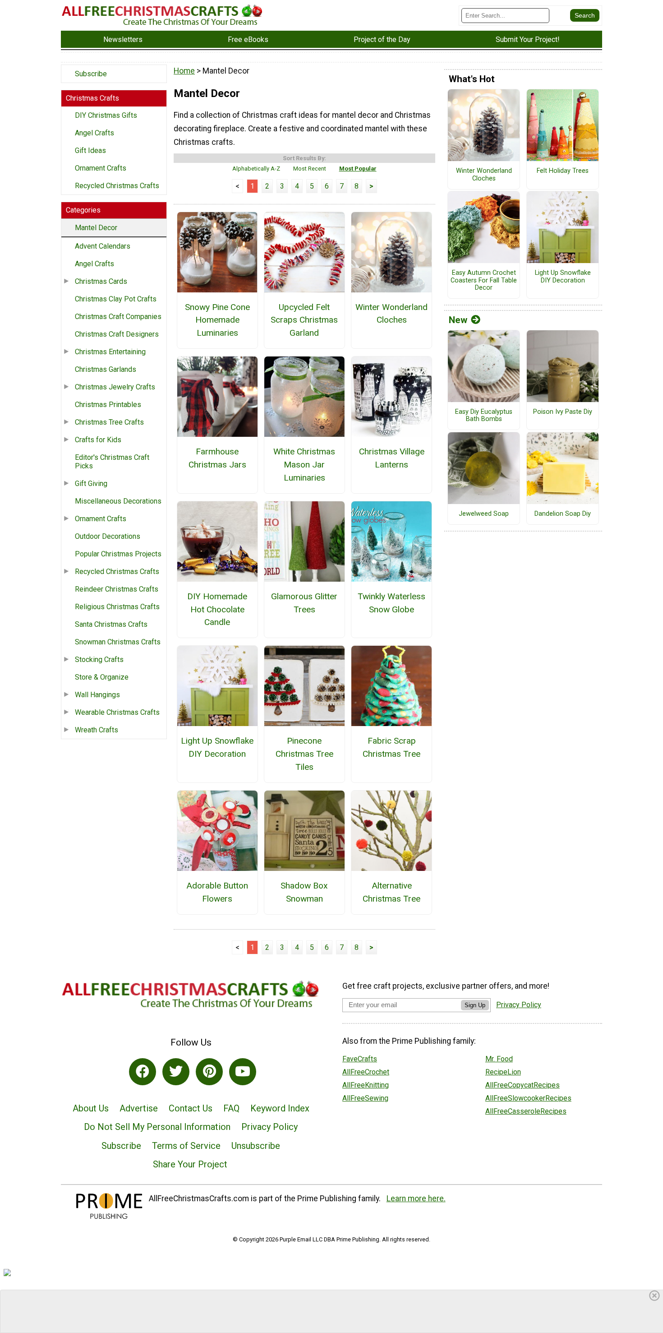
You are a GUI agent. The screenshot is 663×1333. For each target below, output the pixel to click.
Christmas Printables (108, 404)
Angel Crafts (94, 133)
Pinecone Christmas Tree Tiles (304, 754)
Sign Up (475, 1005)
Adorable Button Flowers (217, 892)
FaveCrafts (359, 1059)
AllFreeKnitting (365, 1085)
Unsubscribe (255, 1145)
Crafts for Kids (98, 439)
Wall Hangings (97, 694)
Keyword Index (279, 1108)
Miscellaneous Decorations (118, 501)
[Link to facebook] (142, 1071)
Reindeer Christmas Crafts (116, 589)
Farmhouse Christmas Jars (217, 458)
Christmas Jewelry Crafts (115, 387)
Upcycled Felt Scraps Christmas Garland (304, 320)
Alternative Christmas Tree (391, 892)
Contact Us (190, 1108)
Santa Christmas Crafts (111, 624)
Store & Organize (102, 677)
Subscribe (91, 73)
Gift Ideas (90, 150)
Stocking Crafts (99, 659)
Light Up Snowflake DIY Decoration (217, 747)
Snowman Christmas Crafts (118, 642)
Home (184, 70)
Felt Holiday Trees (563, 171)
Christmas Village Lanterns (391, 458)
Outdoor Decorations (107, 536)
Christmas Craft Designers (117, 334)
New (458, 320)
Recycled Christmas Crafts (117, 185)
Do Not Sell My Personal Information (157, 1126)
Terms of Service (186, 1145)
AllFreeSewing (365, 1098)
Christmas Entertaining (110, 351)
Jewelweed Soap (484, 514)
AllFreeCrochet (365, 1072)
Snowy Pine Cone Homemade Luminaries (217, 320)
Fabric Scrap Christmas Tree (391, 747)
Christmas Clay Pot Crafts (116, 299)
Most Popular (358, 168)
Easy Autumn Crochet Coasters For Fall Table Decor (484, 280)
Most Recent (309, 168)
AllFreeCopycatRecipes (522, 1085)
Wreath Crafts (96, 730)
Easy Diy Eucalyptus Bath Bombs (483, 415)
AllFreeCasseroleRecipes (525, 1111)
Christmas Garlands (105, 369)
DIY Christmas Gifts (106, 115)
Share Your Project (190, 1164)
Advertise (139, 1108)
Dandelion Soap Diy (562, 514)
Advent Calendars (102, 246)
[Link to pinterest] (209, 1071)
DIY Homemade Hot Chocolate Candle (217, 609)
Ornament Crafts (100, 168)
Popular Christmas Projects (118, 554)
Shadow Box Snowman (304, 892)
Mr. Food (499, 1059)
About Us (91, 1108)
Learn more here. (416, 1198)
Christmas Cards (101, 281)
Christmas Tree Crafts (109, 422)
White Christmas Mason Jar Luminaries (304, 464)
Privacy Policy (269, 1126)
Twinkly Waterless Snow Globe (391, 603)
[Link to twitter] (175, 1071)
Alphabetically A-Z (256, 168)
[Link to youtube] (242, 1071)
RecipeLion (503, 1072)
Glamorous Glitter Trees (304, 603)
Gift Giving (91, 483)
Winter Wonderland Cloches (391, 313)
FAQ (231, 1108)
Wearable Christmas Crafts (117, 712)
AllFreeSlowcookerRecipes (528, 1098)
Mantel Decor (96, 227)
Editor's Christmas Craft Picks (112, 461)
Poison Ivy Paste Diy (562, 412)
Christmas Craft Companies (118, 316)
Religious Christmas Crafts (117, 606)
